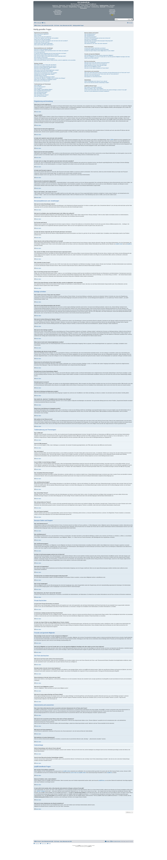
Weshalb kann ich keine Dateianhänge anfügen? (44, 74)
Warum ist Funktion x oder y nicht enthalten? (93, 88)
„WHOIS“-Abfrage (41, 791)
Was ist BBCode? (38, 85)
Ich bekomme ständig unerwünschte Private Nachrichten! (96, 49)
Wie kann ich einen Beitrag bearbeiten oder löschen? (45, 66)
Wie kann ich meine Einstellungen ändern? (43, 49)
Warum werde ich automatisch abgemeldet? (43, 43)
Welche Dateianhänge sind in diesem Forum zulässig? (95, 81)
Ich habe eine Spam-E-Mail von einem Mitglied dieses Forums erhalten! (99, 50)
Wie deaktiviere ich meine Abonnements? (93, 76)
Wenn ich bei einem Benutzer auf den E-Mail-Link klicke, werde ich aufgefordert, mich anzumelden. (55, 60)
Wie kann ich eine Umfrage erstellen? (42, 68)
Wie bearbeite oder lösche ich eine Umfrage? (43, 71)
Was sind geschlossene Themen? (41, 94)
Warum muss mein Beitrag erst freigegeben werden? (45, 79)
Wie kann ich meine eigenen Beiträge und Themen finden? (96, 68)
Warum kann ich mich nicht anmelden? (42, 39)
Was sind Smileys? (38, 88)
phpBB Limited (119, 244)
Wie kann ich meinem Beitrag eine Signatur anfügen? (45, 67)
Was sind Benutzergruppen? (90, 36)
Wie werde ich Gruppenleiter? (90, 39)
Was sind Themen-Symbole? (40, 96)
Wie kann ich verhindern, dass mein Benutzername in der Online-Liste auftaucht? (51, 50)
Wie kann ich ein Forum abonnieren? (92, 75)
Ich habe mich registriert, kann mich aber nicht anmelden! (46, 38)
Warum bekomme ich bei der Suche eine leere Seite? (95, 65)
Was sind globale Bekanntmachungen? (42, 90)
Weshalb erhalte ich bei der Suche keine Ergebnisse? (95, 63)
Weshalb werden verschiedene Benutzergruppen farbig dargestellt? (98, 40)
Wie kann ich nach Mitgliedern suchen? (92, 66)
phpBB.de (129, 244)
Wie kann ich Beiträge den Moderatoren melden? (44, 76)
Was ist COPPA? (37, 35)
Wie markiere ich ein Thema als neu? (42, 80)
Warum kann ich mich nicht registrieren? (42, 36)
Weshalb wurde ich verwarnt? (40, 75)
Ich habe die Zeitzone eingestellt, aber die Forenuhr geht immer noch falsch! (50, 53)
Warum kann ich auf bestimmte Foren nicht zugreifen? (45, 72)
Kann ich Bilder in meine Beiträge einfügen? (43, 89)
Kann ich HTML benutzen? (39, 86)
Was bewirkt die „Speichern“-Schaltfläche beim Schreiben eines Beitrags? (49, 78)
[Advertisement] (83, 827)
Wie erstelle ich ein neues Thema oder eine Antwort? (45, 64)
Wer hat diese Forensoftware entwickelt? (93, 87)
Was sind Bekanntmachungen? (40, 92)
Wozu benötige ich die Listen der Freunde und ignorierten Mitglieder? (98, 55)
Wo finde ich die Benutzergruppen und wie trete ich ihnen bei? (97, 38)
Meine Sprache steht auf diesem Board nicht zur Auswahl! (46, 54)
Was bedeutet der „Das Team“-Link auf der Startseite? (95, 43)
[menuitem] (43, 23)
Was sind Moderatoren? (89, 35)
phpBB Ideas (102, 780)
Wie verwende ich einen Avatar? (41, 57)
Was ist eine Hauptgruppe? (90, 42)
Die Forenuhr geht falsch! (39, 52)
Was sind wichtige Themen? (40, 93)
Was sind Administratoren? (90, 34)
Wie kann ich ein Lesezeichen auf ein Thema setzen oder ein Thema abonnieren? (101, 73)
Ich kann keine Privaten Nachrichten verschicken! (95, 48)
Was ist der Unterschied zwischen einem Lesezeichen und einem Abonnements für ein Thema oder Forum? (107, 72)
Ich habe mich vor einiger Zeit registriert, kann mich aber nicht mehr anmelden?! (51, 40)
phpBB (78, 845)
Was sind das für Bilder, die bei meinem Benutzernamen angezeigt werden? (50, 56)
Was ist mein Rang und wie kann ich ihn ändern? (44, 58)
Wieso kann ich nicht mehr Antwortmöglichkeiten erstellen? (46, 70)
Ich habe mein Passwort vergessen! (41, 42)
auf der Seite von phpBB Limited (78, 772)
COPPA (112, 139)
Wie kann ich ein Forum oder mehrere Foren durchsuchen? (97, 62)
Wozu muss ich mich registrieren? (41, 34)
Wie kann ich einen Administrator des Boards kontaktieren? (96, 91)
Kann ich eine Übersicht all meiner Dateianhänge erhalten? (96, 82)
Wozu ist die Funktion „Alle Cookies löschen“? (44, 44)
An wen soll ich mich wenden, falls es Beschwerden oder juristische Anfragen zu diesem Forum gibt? (105, 89)
